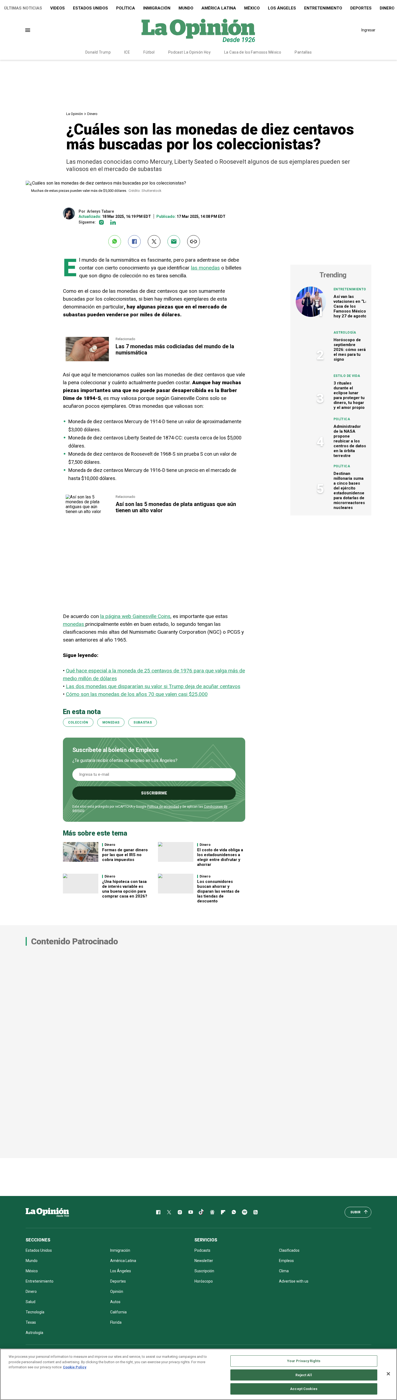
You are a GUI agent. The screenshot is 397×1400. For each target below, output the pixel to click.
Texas (31, 1322)
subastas (142, 722)
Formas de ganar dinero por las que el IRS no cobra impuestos (125, 854)
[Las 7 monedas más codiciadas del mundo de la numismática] (87, 339)
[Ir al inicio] (47, 1212)
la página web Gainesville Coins (135, 616)
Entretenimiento (323, 8)
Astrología (345, 332)
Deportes (361, 8)
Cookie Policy (74, 1367)
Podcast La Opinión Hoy (189, 52)
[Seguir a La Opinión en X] (169, 1212)
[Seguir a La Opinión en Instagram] (179, 1212)
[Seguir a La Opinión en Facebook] (158, 1212)
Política (125, 8)
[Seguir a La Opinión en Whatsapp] (233, 1212)
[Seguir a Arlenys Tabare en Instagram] (101, 222)
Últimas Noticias (23, 8)
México (252, 8)
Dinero (92, 114)
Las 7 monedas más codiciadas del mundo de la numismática (175, 349)
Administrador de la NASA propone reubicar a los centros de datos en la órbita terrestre (350, 441)
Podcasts (202, 1250)
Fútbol (149, 52)
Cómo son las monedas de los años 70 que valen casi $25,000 (137, 694)
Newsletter (203, 1260)
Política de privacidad (163, 807)
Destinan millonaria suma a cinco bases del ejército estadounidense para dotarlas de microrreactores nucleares (349, 490)
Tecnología (35, 1312)
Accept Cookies (303, 1389)
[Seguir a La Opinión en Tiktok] (201, 1212)
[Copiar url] (193, 241)
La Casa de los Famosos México (252, 52)
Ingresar (368, 30)
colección (78, 722)
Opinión (116, 1291)
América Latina (218, 8)
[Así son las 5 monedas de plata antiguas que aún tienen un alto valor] (87, 496)
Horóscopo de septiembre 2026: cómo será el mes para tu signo (350, 349)
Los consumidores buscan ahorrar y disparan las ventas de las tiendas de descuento (218, 891)
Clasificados (289, 1250)
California (118, 1312)
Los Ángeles (282, 8)
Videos (57, 8)
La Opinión (74, 114)
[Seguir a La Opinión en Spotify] (244, 1212)
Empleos (286, 1260)
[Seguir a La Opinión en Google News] (212, 1212)
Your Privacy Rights (303, 1361)
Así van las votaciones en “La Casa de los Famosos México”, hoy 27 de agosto (351, 306)
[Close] (388, 1374)
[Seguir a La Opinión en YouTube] (190, 1212)
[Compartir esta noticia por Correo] (173, 241)
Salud (30, 1302)
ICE (127, 52)
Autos (115, 1302)
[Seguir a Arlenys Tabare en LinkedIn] (113, 222)
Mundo (186, 8)
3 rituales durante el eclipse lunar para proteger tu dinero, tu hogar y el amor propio (349, 395)
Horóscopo (203, 1281)
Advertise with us (293, 1281)
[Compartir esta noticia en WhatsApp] (114, 241)
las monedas (205, 268)
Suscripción (204, 1271)
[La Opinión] (198, 30)
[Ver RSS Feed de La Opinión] (255, 1212)
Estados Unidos (90, 8)
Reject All (303, 1375)
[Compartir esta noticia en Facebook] (134, 241)
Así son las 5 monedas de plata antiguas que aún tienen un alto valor (176, 507)
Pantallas (303, 52)
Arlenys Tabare (100, 211)
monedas (74, 624)
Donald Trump (98, 52)
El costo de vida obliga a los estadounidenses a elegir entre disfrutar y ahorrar (220, 857)
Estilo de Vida (347, 376)
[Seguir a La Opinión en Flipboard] (223, 1212)
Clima (284, 1271)
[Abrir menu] (28, 30)
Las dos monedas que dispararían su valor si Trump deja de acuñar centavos (153, 686)
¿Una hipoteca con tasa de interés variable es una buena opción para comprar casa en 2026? (124, 889)
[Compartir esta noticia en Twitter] (154, 241)
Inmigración (156, 8)
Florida (116, 1322)
